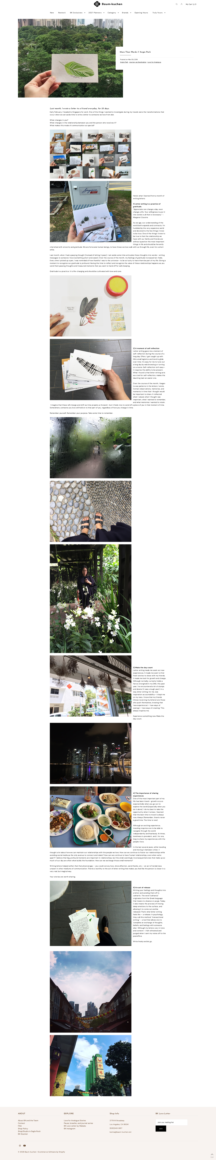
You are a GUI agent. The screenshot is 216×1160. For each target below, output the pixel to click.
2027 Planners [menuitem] (95, 13)
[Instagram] (20, 1145)
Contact (21, 1123)
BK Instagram (69, 1128)
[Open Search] (176, 4)
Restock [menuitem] (62, 13)
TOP (212, 1157)
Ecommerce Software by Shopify (51, 1152)
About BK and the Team (28, 1120)
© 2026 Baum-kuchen (27, 1152)
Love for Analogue (154, 62)
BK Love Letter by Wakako (75, 1126)
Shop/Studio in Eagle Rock (29, 1131)
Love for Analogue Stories (75, 1120)
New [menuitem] (52, 13)
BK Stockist (23, 1134)
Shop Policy (23, 1128)
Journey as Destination (137, 62)
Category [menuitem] (112, 13)
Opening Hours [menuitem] (141, 13)
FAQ (19, 1126)
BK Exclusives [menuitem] (76, 13)
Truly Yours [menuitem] (158, 13)
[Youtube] (24, 1145)
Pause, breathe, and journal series (78, 1123)
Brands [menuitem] (125, 13)
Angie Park (124, 62)
